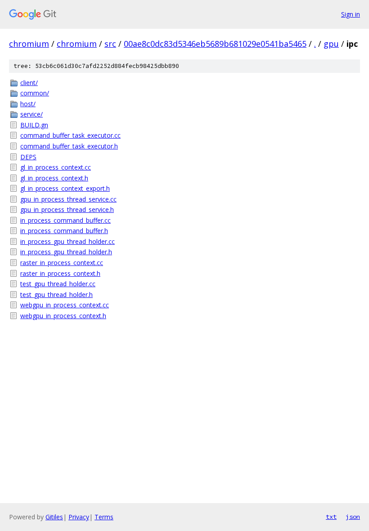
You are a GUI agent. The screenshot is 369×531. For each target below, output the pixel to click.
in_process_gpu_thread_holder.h (66, 252)
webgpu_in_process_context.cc (64, 305)
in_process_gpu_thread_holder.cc (67, 241)
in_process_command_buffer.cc (65, 220)
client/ (29, 82)
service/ (31, 114)
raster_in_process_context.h (60, 273)
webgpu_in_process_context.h (63, 315)
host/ (28, 103)
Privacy (78, 517)
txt (331, 517)
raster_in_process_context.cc (61, 262)
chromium (29, 43)
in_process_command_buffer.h (64, 230)
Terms (103, 517)
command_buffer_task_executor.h (69, 146)
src (110, 43)
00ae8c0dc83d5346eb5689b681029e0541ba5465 (215, 43)
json (353, 517)
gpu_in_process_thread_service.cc (68, 199)
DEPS (28, 157)
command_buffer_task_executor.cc (70, 135)
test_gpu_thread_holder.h (56, 294)
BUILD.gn (34, 125)
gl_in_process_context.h (54, 178)
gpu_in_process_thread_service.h (67, 209)
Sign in (350, 14)
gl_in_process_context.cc (55, 167)
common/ (34, 93)
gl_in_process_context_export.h (65, 188)
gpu (331, 43)
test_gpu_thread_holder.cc (57, 283)
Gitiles (54, 517)
